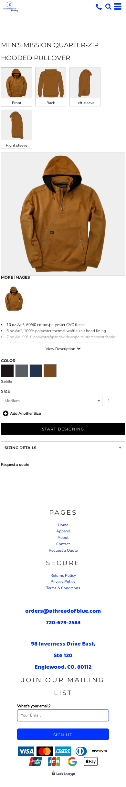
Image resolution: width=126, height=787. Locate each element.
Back (51, 102)
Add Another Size (25, 413)
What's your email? (33, 706)
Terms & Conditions (63, 588)
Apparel (63, 531)
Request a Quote (63, 550)
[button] (108, 6)
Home (63, 525)
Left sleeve (85, 102)
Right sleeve (16, 145)
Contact (63, 544)
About (63, 537)
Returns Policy (63, 575)
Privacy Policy (63, 581)
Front (16, 102)
